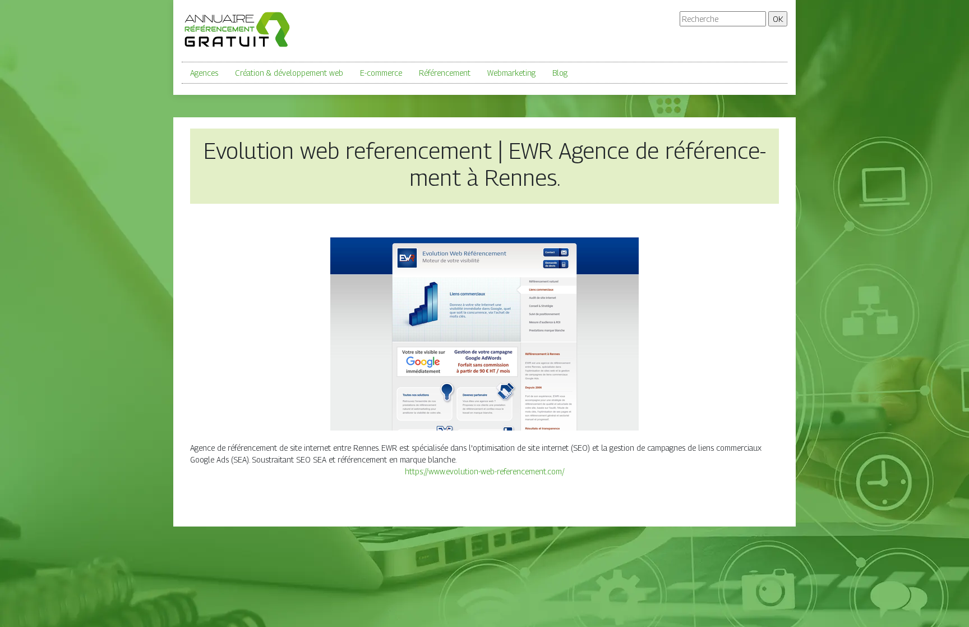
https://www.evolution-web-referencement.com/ (485, 471)
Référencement (444, 72)
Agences (204, 72)
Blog (559, 72)
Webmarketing (511, 72)
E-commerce (381, 72)
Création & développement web (289, 72)
